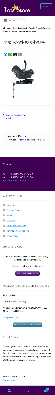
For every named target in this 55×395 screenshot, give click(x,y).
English (11, 20)
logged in (22, 139)
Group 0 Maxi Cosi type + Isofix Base (15, 116)
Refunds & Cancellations (18, 230)
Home (8, 28)
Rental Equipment (20, 28)
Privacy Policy (13, 235)
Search (27, 390)
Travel (31, 28)
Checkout (11, 220)
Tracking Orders (14, 210)
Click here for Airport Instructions (27, 325)
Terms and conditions (16, 225)
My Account (12, 205)
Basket (10, 215)
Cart (42, 388)
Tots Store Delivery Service (27, 273)
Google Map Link (10, 317)
